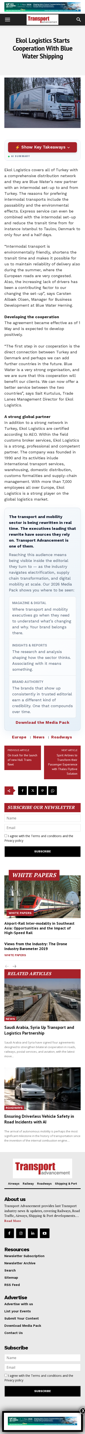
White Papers (20, 913)
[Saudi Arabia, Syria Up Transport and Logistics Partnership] (42, 999)
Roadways (61, 737)
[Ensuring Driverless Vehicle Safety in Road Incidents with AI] (42, 1088)
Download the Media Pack (43, 722)
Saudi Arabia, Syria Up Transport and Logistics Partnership (39, 1030)
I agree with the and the (38, 838)
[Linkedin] (32, 1233)
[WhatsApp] (52, 790)
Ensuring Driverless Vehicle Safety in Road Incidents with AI (39, 1119)
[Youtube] (44, 1233)
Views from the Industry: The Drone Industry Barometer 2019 (35, 946)
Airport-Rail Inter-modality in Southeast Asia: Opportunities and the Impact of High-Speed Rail (39, 928)
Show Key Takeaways (43, 147)
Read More (12, 1221)
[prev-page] (7, 966)
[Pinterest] (42, 790)
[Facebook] (22, 790)
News (38, 737)
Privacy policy (13, 840)
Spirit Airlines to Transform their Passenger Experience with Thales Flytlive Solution (62, 764)
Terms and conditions (46, 836)
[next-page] (14, 966)
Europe (19, 737)
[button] (7, 20)
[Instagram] (21, 1233)
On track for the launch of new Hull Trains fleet (22, 759)
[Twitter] (32, 790)
